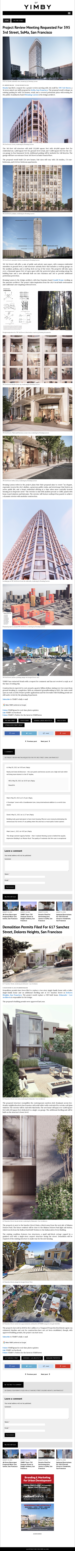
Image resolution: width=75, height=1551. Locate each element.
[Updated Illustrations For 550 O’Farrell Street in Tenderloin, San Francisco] (64, 909)
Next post (44, 741)
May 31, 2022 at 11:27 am (20, 815)
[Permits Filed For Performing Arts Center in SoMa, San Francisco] (46, 909)
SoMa (33, 90)
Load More (37, 1541)
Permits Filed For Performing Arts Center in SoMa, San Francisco (45, 917)
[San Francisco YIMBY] (37, 5)
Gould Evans (58, 280)
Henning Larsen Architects (43, 720)
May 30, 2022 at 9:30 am (16, 767)
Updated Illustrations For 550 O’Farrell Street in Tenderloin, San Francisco (63, 917)
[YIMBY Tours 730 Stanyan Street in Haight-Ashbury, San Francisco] (29, 909)
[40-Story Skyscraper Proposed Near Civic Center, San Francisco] (11, 909)
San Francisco (42, 90)
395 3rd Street (65, 88)
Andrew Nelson (9, 85)
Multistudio (61, 720)
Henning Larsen (31, 95)
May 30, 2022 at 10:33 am (21, 781)
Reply (28, 767)
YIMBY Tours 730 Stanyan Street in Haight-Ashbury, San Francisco (28, 917)
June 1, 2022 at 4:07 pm (19, 831)
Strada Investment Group (14, 725)
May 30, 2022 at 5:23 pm (19, 798)
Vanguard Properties (53, 1358)
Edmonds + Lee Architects (32, 1358)
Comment (8, 859)
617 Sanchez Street (11, 1358)
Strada (5, 88)
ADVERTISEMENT (37, 1533)
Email (7, 880)
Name (7, 874)
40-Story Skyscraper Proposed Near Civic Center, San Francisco (10, 916)
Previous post (32, 741)
